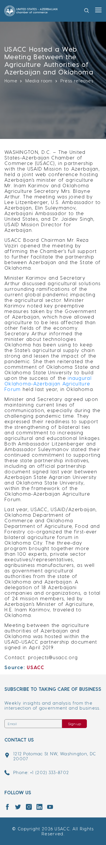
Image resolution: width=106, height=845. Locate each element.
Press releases (76, 80)
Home (10, 80)
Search (88, 19)
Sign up (74, 724)
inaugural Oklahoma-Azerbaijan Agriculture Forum (48, 383)
